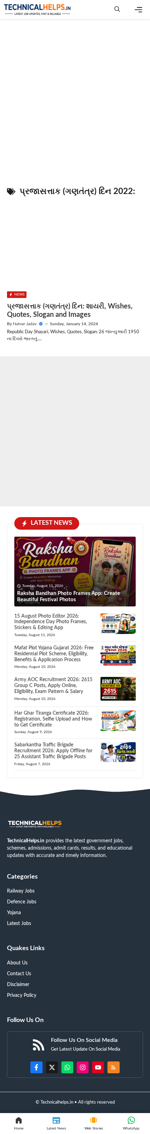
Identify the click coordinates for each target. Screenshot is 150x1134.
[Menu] (138, 9)
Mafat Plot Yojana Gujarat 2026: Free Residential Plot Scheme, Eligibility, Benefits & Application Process (53, 654)
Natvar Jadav (25, 324)
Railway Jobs (21, 891)
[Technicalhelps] (37, 9)
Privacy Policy (21, 995)
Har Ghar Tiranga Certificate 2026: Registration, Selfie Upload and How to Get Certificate (53, 719)
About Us (17, 963)
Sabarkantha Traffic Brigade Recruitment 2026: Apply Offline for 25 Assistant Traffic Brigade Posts (53, 751)
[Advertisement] (75, 99)
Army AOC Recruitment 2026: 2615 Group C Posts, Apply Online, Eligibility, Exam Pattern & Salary (53, 685)
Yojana (14, 912)
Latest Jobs (19, 923)
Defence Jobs (21, 902)
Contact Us (19, 973)
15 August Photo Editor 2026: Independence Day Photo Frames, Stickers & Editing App (50, 622)
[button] (117, 9)
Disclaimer (18, 984)
